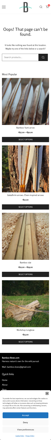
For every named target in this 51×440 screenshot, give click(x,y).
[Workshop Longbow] (25, 303)
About (4, 384)
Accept (25, 415)
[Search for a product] (41, 7)
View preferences (25, 429)
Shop (4, 389)
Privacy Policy (30, 436)
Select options (26, 139)
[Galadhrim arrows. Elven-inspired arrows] (25, 168)
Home (4, 380)
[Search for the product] (43, 57)
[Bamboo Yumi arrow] (25, 101)
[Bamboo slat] (25, 236)
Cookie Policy (20, 436)
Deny (25, 422)
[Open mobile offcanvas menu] (4, 7)
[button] (47, 393)
